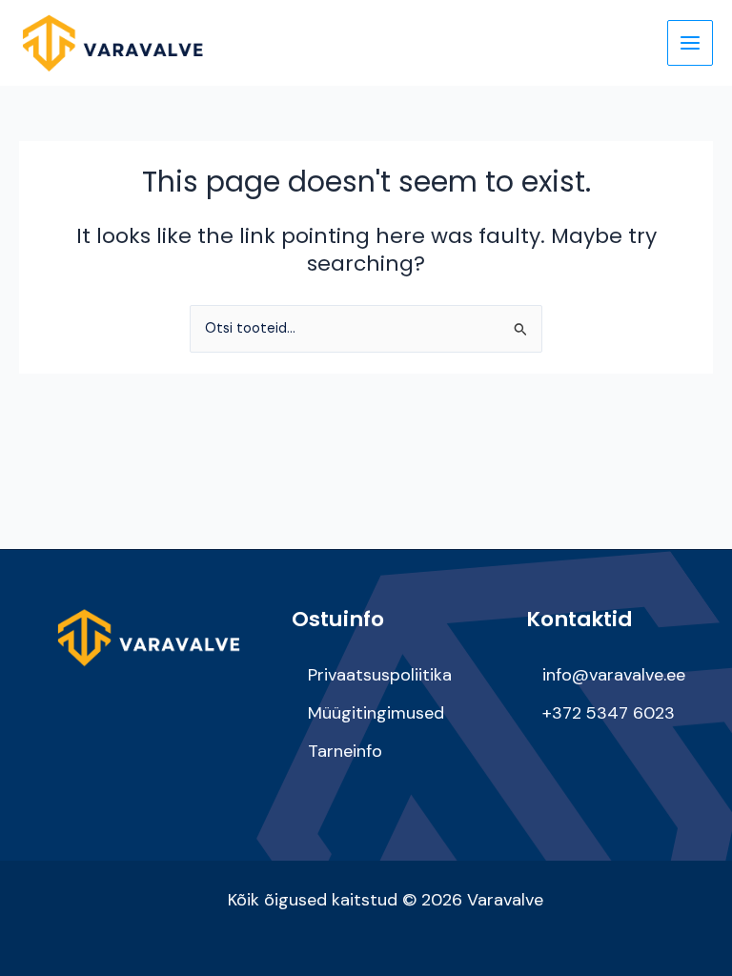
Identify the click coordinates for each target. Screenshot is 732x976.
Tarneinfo (345, 751)
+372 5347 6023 (608, 713)
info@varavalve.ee (613, 674)
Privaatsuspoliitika (380, 674)
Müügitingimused (376, 713)
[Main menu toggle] (690, 43)
